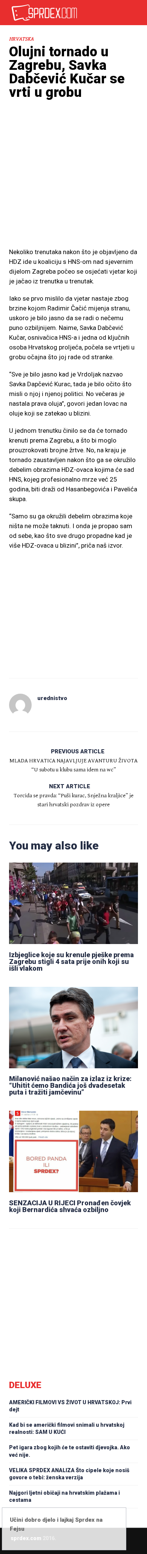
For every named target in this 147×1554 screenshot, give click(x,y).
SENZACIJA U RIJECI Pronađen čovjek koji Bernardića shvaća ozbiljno (70, 1206)
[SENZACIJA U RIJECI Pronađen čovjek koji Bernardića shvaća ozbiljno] (73, 1151)
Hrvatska (21, 39)
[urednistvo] (20, 705)
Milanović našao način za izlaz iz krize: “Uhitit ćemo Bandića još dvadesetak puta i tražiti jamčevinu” (70, 1085)
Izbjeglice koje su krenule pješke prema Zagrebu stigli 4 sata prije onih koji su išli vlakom (71, 961)
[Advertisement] (73, 186)
